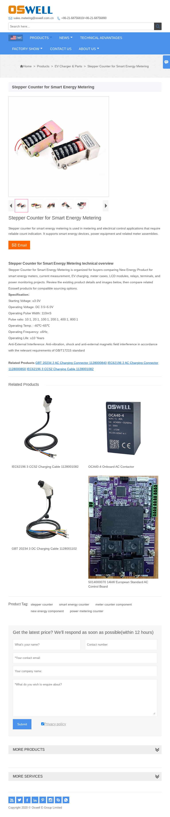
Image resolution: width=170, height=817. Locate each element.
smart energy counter (74, 604)
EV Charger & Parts (68, 66)
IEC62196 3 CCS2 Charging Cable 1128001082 (60, 369)
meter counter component (113, 604)
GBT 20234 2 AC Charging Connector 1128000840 (71, 363)
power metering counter (86, 611)
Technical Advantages (101, 38)
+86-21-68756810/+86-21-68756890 (83, 18)
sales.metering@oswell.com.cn (34, 18)
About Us (87, 49)
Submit (22, 724)
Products (39, 38)
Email (19, 244)
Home (26, 66)
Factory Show (25, 49)
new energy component (47, 611)
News (64, 38)
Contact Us (60, 49)
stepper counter (42, 604)
